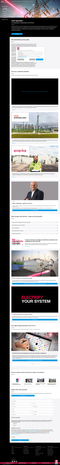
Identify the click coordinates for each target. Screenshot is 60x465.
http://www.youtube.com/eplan (16, 461)
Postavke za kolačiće (21, 59)
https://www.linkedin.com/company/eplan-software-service (12, 461)
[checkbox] (32, 424)
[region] (30, 54)
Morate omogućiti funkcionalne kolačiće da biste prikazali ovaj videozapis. (35, 91)
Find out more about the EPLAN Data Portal (35, 360)
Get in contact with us (34, 210)
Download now (27, 246)
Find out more (35, 319)
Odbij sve (32, 59)
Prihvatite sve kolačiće (39, 59)
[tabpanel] (34, 347)
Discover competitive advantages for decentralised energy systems (35, 283)
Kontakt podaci (23, 395)
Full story (13, 109)
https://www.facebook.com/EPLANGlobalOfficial (14, 461)
